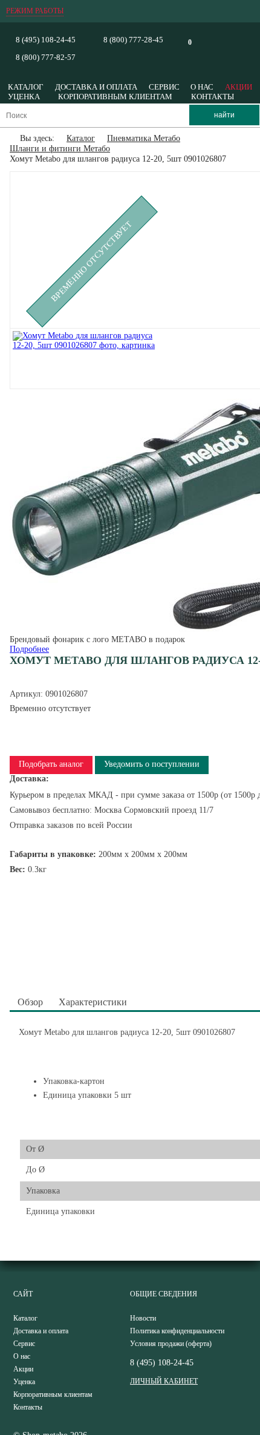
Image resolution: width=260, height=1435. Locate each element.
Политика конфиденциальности (177, 1331)
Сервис (164, 86)
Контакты (212, 96)
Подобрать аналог (51, 764)
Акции (238, 86)
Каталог (26, 86)
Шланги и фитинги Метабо (60, 148)
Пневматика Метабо (143, 138)
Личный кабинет (164, 1381)
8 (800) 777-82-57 (46, 57)
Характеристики (93, 1002)
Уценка (24, 96)
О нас (201, 86)
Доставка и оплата (96, 86)
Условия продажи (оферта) (171, 1343)
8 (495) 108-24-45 (46, 39)
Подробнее (29, 649)
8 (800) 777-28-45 (133, 39)
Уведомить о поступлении (152, 764)
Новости (143, 1318)
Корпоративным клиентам (115, 96)
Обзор (30, 1002)
